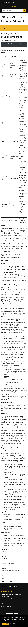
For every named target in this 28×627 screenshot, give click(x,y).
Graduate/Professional (8, 563)
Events (14, 6)
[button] (14, 624)
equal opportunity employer (12, 613)
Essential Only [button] (5, 623)
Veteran (4, 556)
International (5, 573)
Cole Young (7, 382)
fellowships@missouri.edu (7, 604)
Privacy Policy (21, 619)
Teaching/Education (7, 581)
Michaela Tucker (8, 379)
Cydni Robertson (8, 373)
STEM (3, 578)
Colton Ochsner (8, 371)
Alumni (4, 560)
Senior (4, 566)
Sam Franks (7, 369)
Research (4, 576)
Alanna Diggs (7, 376)
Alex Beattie (7, 368)
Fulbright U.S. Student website (12, 347)
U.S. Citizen (5, 552)
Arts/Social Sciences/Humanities (10, 570)
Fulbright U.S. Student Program (9, 40)
